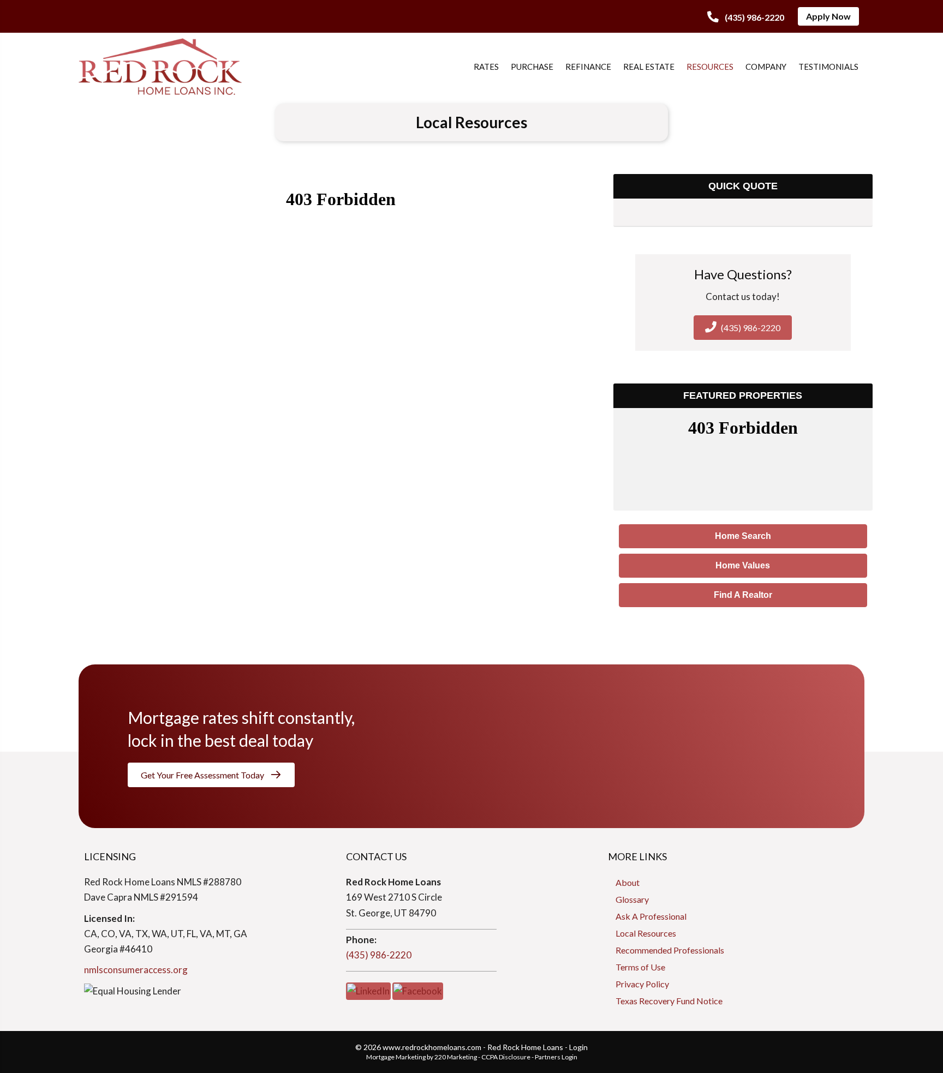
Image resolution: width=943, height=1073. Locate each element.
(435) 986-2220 (378, 955)
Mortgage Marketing (396, 1057)
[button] (745, 17)
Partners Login (556, 1057)
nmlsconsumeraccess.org (136, 969)
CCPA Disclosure (505, 1057)
